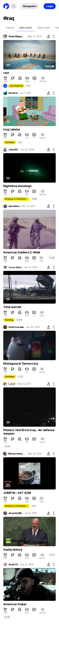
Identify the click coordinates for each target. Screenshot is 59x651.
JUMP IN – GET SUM (17, 493)
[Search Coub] (14, 6)
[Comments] (20, 78)
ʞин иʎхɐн (14, 206)
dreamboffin (15, 513)
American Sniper (15, 604)
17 (52, 554)
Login (49, 6)
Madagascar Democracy (20, 363)
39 (19, 319)
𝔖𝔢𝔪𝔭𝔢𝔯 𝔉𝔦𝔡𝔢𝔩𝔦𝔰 (15, 267)
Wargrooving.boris (17, 454)
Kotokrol (13, 93)
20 (7, 446)
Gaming (9, 320)
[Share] (48, 36)
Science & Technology (16, 199)
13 (20, 376)
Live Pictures (16, 86)
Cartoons (9, 142)
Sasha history (12, 549)
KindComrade (16, 327)
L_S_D (12, 384)
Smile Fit (13, 564)
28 (51, 257)
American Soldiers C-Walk (21, 252)
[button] (5, 78)
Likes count (25, 27)
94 (34, 198)
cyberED (13, 149)
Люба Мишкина (16, 36)
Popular (10, 27)
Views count (43, 27)
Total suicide (12, 307)
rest (6, 73)
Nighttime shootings (17, 186)
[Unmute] (8, 65)
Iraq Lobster (11, 129)
